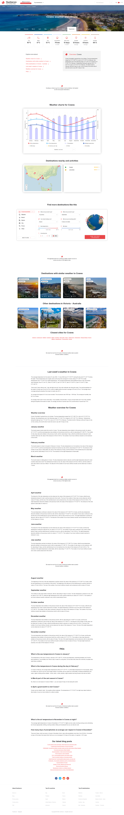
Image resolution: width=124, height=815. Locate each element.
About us (14, 792)
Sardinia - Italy (82, 802)
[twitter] (60, 778)
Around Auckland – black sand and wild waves (62, 751)
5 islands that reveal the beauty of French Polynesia (62, 746)
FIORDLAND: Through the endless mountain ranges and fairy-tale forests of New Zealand (62, 748)
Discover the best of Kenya (62, 766)
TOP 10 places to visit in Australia (62, 753)
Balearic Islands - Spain (100, 799)
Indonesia (47, 805)
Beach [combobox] (40, 221)
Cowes (34, 6)
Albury (66, 337)
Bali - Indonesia (82, 805)
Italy (46, 792)
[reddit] (64, 778)
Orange (70, 339)
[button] (26, 185)
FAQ (13, 805)
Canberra (49, 337)
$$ (49, 235)
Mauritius (80, 796)
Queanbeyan (58, 339)
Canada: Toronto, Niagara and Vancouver (62, 764)
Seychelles (97, 796)
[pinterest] (68, 778)
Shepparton (77, 337)
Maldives (80, 792)
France (63, 796)
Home (4, 6)
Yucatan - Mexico (99, 792)
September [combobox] (64, 214)
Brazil (63, 792)
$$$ (56, 235)
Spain (46, 799)
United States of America (50, 802)
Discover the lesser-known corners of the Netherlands (62, 769)
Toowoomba (65, 339)
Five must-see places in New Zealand (62, 750)
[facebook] (56, 778)
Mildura (53, 339)
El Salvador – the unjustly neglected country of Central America (62, 760)
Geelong (34, 337)
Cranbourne (39, 337)
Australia (22, 6)
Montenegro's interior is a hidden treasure (62, 768)
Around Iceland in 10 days (62, 762)
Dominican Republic (83, 799)
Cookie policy (15, 802)
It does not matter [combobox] (66, 221)
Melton (53, 337)
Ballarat (44, 337)
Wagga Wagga (84, 337)
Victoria (28, 6)
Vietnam (64, 802)
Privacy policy (15, 799)
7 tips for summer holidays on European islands (62, 757)
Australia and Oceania (12, 6)
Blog (13, 796)
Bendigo (57, 337)
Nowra (89, 337)
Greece (64, 805)
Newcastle (62, 337)
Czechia (97, 802)
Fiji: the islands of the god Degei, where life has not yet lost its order (62, 744)
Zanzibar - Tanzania (99, 805)
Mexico (64, 799)
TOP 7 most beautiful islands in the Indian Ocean (62, 755)
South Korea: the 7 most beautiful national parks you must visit (62, 759)
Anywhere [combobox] (41, 214)
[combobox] (95, 2)
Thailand (47, 796)
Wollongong (71, 337)
